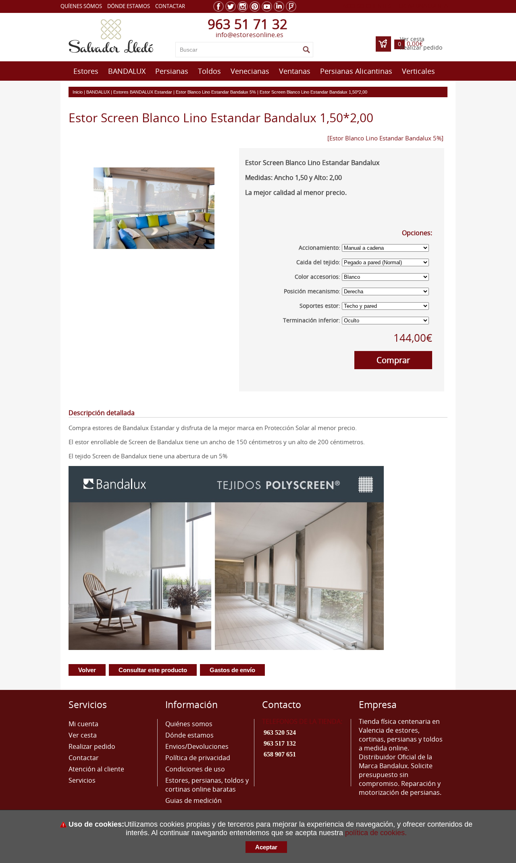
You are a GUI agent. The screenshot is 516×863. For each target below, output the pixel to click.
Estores (85, 71)
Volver (87, 670)
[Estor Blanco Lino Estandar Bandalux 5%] (385, 138)
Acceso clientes (367, 6)
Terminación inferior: (311, 320)
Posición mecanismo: (312, 291)
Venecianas (250, 71)
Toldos (209, 71)
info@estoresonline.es (249, 34)
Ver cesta (412, 39)
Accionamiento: (319, 247)
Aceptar (266, 847)
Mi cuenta (83, 723)
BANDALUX (127, 71)
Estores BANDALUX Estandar (142, 92)
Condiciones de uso (195, 769)
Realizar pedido (421, 47)
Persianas (171, 71)
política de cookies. (376, 833)
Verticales (418, 71)
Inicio (78, 92)
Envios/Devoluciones (197, 746)
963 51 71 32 (247, 24)
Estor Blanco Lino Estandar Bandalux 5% (216, 92)
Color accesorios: (317, 276)
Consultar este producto (153, 670)
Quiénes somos (188, 723)
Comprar (393, 360)
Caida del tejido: (318, 262)
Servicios (82, 780)
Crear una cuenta (423, 5)
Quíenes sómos (81, 6)
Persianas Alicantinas (356, 71)
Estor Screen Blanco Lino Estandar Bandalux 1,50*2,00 (313, 92)
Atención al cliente (96, 769)
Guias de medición (193, 800)
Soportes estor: (320, 305)
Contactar (170, 6)
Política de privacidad (197, 757)
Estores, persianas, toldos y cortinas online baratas (207, 785)
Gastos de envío (232, 670)
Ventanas (294, 71)
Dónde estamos (128, 6)
